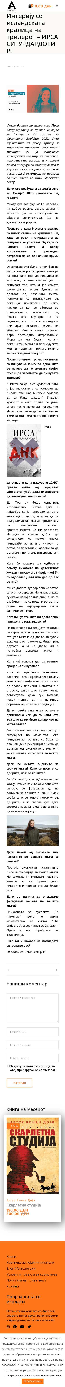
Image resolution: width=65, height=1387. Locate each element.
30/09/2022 (16, 67)
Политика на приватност (26, 1280)
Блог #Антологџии (21, 1268)
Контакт (13, 1286)
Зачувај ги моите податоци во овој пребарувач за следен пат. (33, 1068)
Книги (11, 1256)
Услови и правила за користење (32, 1274)
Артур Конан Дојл (21, 1200)
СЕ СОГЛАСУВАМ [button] (32, 1381)
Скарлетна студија (24, 1205)
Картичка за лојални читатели (30, 1262)
